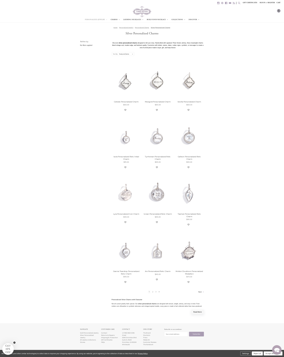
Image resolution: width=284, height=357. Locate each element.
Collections (177, 19)
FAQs (103, 342)
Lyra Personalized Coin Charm (126, 214)
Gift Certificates (250, 3)
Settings (245, 353)
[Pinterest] (222, 3)
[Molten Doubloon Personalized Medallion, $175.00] (189, 250)
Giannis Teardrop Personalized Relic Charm (126, 272)
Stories (82, 342)
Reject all (257, 353)
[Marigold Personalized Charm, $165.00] (157, 80)
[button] (277, 350)
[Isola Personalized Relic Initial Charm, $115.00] (126, 135)
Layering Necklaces (132, 19)
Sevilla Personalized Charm (189, 102)
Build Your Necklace (156, 19)
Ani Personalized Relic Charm (158, 271)
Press (145, 338)
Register (271, 3)
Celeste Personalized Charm (126, 102)
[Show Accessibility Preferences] (279, 11)
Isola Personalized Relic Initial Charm (126, 158)
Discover (193, 19)
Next (200, 292)
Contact (104, 333)
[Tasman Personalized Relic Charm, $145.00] (189, 192)
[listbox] (126, 54)
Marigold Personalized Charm (158, 102)
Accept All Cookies (273, 353)
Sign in (262, 3)
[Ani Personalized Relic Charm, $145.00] (157, 250)
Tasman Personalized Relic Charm (189, 215)
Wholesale (126, 344)
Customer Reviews (149, 342)
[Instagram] (218, 3)
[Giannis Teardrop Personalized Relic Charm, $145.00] (126, 250)
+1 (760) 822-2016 (128, 333)
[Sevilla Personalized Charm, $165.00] (189, 80)
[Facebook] (226, 3)
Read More (197, 312)
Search (239, 3)
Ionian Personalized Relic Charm (158, 214)
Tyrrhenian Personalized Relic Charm (158, 158)
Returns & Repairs (108, 335)
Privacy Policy (142, 353)
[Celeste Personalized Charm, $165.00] (126, 80)
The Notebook (148, 344)
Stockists (146, 335)
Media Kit (146, 340)
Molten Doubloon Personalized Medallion (189, 272)
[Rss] (234, 3)
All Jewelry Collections (88, 340)
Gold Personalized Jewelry (89, 333)
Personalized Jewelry (95, 19)
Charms (114, 19)
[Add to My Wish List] (125, 110)
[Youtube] (230, 3)
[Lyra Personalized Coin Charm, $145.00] (126, 192)
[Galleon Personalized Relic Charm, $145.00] (189, 135)
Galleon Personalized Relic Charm (189, 158)
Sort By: (115, 54)
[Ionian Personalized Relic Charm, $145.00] (157, 192)
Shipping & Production (109, 338)
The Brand (147, 333)
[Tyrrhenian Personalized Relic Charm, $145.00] (157, 135)
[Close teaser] (14, 343)
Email (124, 335)
